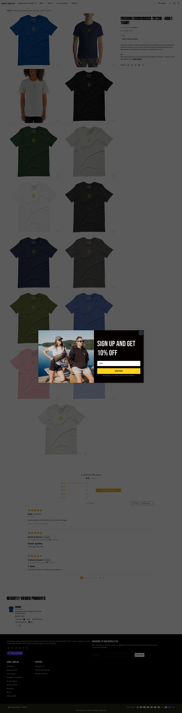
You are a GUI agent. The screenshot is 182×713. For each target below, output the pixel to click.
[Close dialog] (141, 333)
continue (119, 371)
